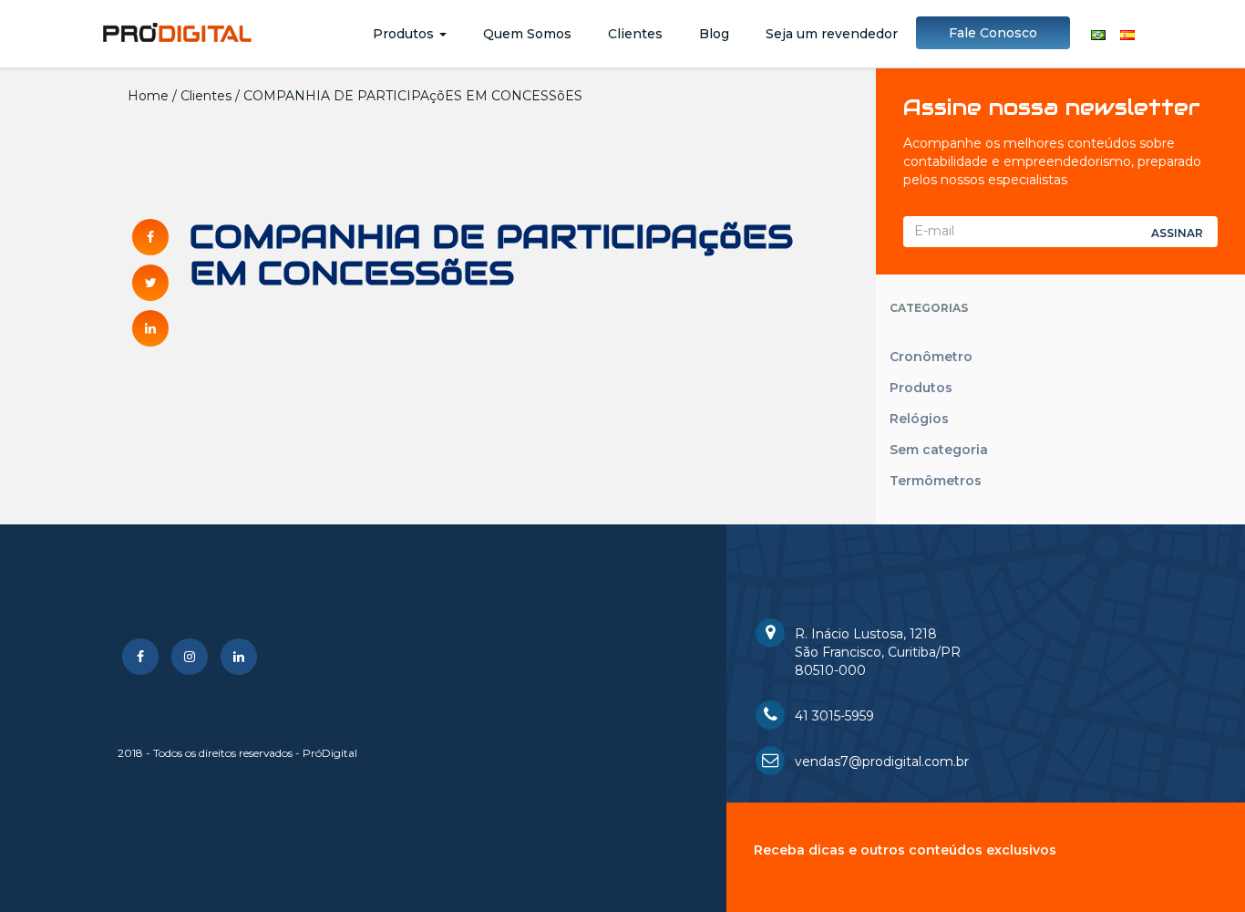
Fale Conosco (993, 33)
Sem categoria (939, 449)
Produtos (405, 34)
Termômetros (936, 480)
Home (148, 96)
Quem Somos (527, 34)
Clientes (635, 34)
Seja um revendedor (832, 34)
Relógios (919, 418)
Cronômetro (931, 356)
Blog (714, 34)
